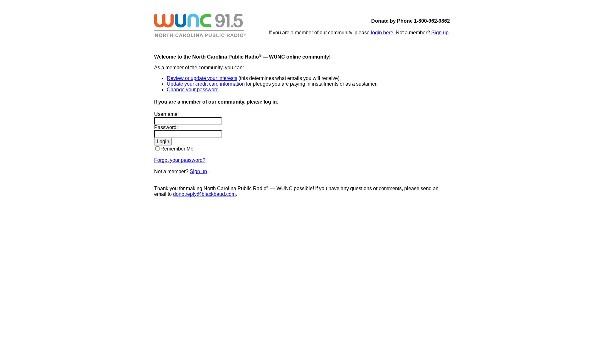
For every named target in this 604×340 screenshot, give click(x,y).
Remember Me (176, 148)
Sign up (440, 32)
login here (382, 32)
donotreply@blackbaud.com (204, 194)
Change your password (193, 89)
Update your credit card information (206, 84)
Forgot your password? (179, 160)
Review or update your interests (202, 78)
